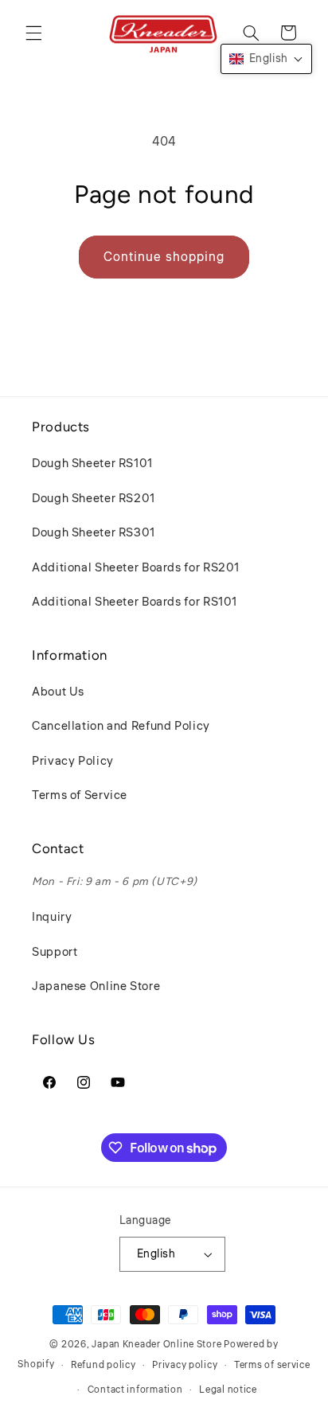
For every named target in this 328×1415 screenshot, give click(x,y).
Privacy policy (184, 1365)
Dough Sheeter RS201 (93, 498)
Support (54, 952)
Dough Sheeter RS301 (93, 532)
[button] (33, 32)
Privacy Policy (73, 761)
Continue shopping (164, 257)
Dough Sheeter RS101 (92, 463)
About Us (58, 692)
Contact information (135, 1390)
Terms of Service (79, 795)
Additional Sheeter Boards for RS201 (136, 567)
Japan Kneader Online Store (156, 1344)
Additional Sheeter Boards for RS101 (134, 602)
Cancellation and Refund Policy (121, 726)
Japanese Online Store (96, 986)
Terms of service (272, 1365)
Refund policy (103, 1365)
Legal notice (228, 1390)
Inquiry (52, 917)
